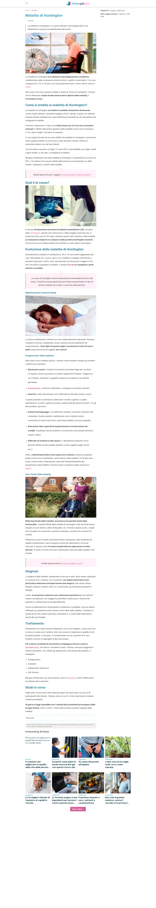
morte (27, 87)
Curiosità (55, 759)
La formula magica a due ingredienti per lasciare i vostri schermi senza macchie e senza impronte (64, 800)
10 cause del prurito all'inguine (89, 763)
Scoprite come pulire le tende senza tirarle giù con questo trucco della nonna (64, 764)
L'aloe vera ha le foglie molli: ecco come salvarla (117, 764)
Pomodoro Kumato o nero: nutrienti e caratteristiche (89, 800)
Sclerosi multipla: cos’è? (72, 563)
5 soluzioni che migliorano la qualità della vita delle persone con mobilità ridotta (37, 764)
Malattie (34, 10)
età (69, 265)
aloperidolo (71, 678)
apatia (28, 468)
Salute (27, 10)
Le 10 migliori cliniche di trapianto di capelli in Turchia (37, 800)
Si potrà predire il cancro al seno (75, 175)
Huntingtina (35, 233)
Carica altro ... (78, 809)
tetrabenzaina (32, 647)
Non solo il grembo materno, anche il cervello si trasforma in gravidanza (117, 800)
